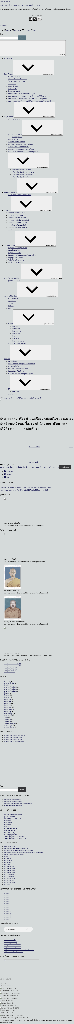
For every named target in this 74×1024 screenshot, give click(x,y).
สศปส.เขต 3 (7, 897)
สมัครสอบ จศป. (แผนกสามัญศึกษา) (13, 739)
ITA (9, 389)
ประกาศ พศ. (16, 336)
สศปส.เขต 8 (7, 907)
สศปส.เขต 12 (7, 915)
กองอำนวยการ (13, 139)
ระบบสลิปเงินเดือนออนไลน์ (17, 225)
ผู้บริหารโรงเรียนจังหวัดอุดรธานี (22, 169)
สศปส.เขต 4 (7, 899)
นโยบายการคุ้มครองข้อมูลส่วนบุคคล (20, 373)
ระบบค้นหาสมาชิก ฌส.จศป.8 (17, 217)
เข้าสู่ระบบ (3, 25)
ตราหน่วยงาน (12, 89)
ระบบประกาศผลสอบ (9, 672)
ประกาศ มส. (16, 326)
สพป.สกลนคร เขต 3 (9, 882)
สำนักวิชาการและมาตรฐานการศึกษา (14, 854)
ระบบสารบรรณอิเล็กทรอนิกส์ (17, 213)
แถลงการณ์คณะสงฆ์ (9, 830)
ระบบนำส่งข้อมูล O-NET (10, 668)
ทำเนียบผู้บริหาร (13, 86)
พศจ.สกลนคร (7, 824)
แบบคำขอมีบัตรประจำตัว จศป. (12, 944)
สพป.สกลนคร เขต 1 (9, 878)
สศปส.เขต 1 (7, 893)
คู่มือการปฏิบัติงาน (14, 280)
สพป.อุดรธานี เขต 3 (9, 870)
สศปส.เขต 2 (7, 895)
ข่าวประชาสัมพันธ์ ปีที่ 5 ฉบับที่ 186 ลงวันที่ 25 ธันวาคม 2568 (25, 487)
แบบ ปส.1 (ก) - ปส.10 (10, 940)
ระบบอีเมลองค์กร (13, 230)
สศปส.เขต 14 (7, 919)
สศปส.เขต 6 (7, 903)
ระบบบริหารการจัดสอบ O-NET (12, 664)
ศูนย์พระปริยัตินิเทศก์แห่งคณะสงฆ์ (13, 805)
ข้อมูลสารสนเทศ (9, 245)
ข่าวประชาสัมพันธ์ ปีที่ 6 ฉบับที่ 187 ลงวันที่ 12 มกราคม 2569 (24, 490)
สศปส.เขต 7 (7, 905)
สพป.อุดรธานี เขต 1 (9, 866)
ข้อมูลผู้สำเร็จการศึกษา (15, 258)
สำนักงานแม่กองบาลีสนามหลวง (12, 799)
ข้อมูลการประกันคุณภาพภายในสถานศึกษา (22, 255)
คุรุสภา (6, 856)
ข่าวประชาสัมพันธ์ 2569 (10, 691)
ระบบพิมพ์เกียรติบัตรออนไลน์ (17, 222)
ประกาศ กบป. (16, 331)
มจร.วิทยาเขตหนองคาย (10, 828)
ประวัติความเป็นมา (14, 76)
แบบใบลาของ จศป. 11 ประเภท (12, 948)
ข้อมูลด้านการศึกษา (14, 253)
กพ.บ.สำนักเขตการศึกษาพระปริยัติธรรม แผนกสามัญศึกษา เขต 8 (29, 101)
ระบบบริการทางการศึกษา (12, 278)
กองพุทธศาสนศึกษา (9, 816)
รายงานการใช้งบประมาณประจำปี (19, 195)
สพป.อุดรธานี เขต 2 (9, 868)
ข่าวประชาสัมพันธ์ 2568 (10, 689)
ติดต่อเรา (7, 359)
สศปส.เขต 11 (7, 913)
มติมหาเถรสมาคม (9, 832)
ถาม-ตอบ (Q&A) (13, 366)
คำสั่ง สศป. (7, 695)
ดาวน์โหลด (65, 467)
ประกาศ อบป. (16, 333)
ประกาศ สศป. (16, 338)
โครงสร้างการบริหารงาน (16, 81)
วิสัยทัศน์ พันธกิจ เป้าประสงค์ (17, 79)
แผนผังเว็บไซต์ (12, 394)
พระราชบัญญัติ (13, 298)
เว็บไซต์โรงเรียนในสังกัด (16, 260)
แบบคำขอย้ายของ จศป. (10, 942)
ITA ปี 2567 (15, 391)
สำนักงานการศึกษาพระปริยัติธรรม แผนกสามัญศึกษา (18, 803)
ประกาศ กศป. (16, 328)
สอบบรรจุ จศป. (8, 725)
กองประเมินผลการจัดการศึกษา (18, 147)
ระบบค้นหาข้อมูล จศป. (15, 215)
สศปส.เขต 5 (7, 901)
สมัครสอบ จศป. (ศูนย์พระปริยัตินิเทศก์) (14, 741)
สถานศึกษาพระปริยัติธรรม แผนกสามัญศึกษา (23, 151)
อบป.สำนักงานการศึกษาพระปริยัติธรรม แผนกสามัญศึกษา (27, 98)
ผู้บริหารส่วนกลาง (14, 119)
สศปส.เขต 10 (7, 911)
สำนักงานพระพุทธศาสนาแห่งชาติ (13, 814)
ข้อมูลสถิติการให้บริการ (16, 371)
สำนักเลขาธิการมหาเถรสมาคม (12, 818)
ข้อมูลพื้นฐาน (8, 74)
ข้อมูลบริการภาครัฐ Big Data (17, 248)
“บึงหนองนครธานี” (14, 91)
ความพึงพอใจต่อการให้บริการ (18, 368)
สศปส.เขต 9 (7, 909)
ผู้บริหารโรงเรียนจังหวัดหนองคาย (23, 172)
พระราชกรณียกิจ (8, 713)
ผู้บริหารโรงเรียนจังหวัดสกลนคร (22, 174)
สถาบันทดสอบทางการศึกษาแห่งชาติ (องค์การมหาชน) (18, 850)
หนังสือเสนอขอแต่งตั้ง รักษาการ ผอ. (13, 952)
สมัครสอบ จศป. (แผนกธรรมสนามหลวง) (15, 737)
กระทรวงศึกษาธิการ (9, 846)
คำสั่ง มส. (6, 693)
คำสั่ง (9, 308)
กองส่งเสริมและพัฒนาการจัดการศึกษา (21, 149)
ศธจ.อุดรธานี (7, 858)
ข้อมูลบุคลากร (9, 116)
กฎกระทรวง (12, 301)
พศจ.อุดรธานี (7, 820)
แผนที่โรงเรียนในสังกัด (15, 262)
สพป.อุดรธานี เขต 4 (9, 872)
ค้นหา (2, 34)
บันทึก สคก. (7, 697)
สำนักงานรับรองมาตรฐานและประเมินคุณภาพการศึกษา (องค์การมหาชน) (23, 852)
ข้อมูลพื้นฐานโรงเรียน (15, 250)
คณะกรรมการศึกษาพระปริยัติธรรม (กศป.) (22, 94)
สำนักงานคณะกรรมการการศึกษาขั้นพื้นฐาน (16, 848)
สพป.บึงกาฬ (7, 884)
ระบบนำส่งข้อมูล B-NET (10, 670)
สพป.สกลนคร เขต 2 (9, 880)
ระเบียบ (10, 303)
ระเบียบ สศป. (7, 721)
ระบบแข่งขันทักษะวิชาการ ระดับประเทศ (15, 838)
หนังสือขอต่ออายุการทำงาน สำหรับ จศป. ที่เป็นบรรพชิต (19, 950)
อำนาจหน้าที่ (12, 84)
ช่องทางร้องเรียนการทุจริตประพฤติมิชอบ (21, 364)
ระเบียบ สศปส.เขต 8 (9, 723)
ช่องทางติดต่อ (12, 361)
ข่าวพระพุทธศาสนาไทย (10, 834)
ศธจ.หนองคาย (8, 860)
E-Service (7, 210)
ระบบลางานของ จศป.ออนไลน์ (18, 227)
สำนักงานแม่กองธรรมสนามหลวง (13, 801)
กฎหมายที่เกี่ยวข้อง (10, 296)
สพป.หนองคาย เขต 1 (10, 874)
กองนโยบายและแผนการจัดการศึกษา (20, 144)
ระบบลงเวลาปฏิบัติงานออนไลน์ (18, 220)
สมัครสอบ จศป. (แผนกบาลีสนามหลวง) (14, 735)
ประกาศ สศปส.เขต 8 (18, 341)
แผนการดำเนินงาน (10, 192)
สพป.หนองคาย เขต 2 (10, 876)
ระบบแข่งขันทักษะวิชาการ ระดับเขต (14, 836)
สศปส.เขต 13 (7, 917)
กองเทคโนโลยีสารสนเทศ (16, 142)
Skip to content (5, 1)
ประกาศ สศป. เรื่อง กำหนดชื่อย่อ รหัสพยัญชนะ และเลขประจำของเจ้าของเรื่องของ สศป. (29, 467)
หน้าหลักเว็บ (8, 58)
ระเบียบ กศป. (7, 719)
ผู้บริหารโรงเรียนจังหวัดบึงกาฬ (22, 177)
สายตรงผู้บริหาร (17, 137)
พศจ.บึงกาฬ (7, 826)
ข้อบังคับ (10, 306)
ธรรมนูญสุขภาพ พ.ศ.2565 (17, 343)
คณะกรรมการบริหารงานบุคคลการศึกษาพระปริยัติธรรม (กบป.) (29, 96)
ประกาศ (10, 323)
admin (71, 447)
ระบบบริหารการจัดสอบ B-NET (12, 666)
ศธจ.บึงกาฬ (7, 864)
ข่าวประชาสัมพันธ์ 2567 (10, 687)
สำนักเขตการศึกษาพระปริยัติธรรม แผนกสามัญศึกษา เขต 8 (20, 5)
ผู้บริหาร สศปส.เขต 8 (15, 134)
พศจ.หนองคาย (8, 822)
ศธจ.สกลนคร (7, 862)
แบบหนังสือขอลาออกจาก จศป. (12, 946)
